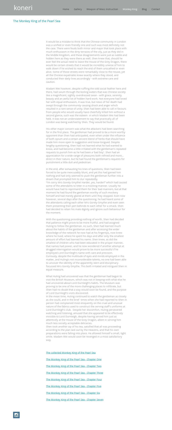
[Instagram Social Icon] (16, 415)
